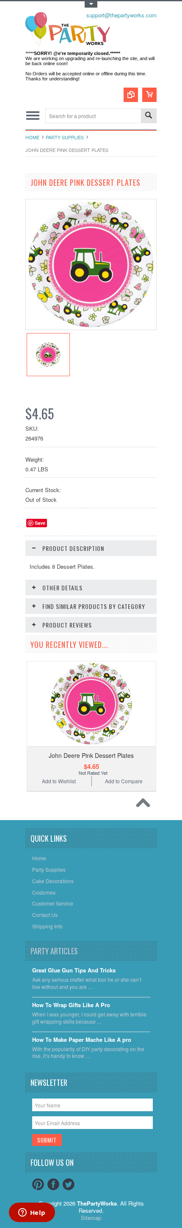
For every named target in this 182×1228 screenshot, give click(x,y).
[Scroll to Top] (145, 805)
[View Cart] (149, 95)
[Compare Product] (131, 95)
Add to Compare (124, 781)
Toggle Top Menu (91, 4)
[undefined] (91, 327)
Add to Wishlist (59, 781)
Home (32, 137)
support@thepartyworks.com (121, 15)
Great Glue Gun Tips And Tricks (74, 970)
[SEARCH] (148, 116)
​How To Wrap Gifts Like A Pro (71, 1005)
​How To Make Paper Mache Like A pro (81, 1040)
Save (40, 523)
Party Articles (54, 950)
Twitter (68, 1184)
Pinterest (38, 1184)
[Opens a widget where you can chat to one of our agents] (31, 1213)
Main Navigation (32, 115)
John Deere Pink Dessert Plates (91, 755)
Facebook (53, 1184)
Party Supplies (65, 137)
